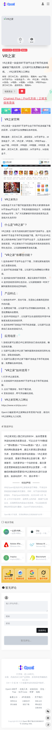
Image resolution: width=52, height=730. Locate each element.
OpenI (25, 721)
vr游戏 (5, 82)
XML (30, 724)
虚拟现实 (16, 50)
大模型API (26, 701)
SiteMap (25, 724)
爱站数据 (12, 445)
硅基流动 (34, 689)
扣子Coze (23, 692)
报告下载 (26, 704)
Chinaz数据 (27, 445)
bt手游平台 (7, 79)
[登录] (42, 4)
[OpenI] (8, 4)
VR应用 (44, 79)
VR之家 (35, 79)
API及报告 (26, 697)
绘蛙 (38, 692)
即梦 (32, 692)
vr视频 (22, 82)
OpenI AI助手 (11, 689)
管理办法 (13, 701)
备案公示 (13, 697)
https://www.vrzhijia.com (13, 405)
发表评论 (42, 630)
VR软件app (41, 82)
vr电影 (13, 82)
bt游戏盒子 (19, 79)
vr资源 (30, 82)
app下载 (42, 76)
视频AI (24, 50)
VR (28, 79)
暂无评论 (11, 587)
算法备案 (13, 704)
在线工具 (23, 689)
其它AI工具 (7, 50)
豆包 (42, 689)
